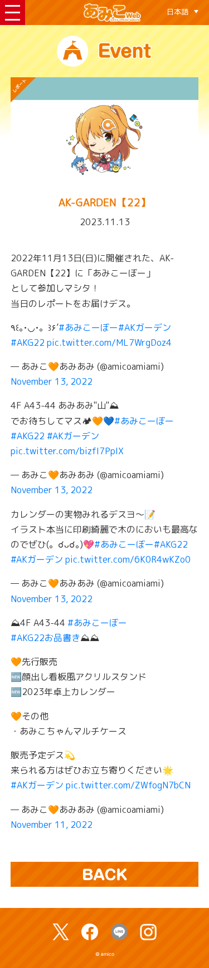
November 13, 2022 (52, 381)
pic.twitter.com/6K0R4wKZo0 (128, 559)
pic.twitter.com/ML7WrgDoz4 (109, 342)
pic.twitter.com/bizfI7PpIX (67, 451)
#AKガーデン (144, 327)
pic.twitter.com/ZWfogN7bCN (128, 785)
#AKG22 (28, 342)
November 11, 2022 (52, 824)
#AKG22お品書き (45, 638)
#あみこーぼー (88, 327)
